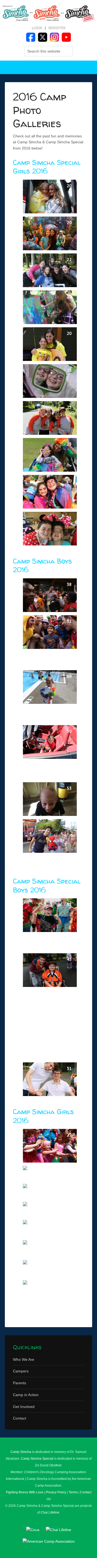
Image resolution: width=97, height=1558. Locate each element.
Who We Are (23, 1359)
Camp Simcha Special (37, 1458)
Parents (19, 1383)
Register (56, 28)
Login (37, 28)
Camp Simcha (21, 1452)
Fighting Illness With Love (24, 1492)
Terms (73, 1492)
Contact (19, 1418)
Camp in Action (26, 1395)
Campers (21, 1371)
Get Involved (23, 1406)
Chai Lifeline (50, 1512)
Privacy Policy (56, 1492)
